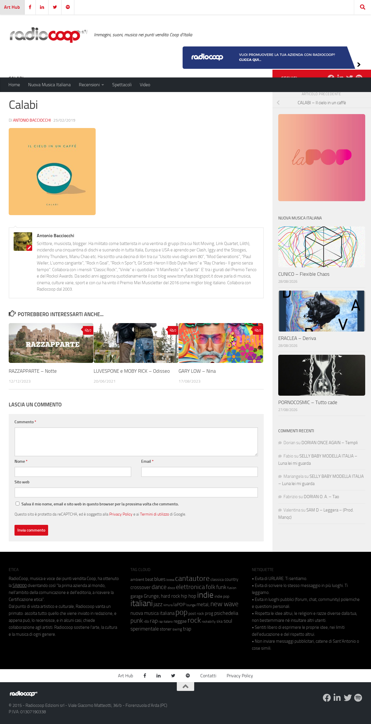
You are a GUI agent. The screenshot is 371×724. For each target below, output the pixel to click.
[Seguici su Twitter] (348, 698)
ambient (137, 579)
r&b (146, 621)
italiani (141, 603)
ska (220, 621)
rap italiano (166, 622)
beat (149, 579)
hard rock (170, 596)
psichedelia (226, 613)
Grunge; (152, 596)
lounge (191, 605)
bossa (170, 580)
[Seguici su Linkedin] (337, 698)
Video (145, 84)
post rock (196, 613)
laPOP (179, 604)
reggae (180, 621)
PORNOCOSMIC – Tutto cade (307, 402)
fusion (231, 588)
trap (187, 629)
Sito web (22, 482)
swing (177, 629)
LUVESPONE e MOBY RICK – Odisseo (132, 371)
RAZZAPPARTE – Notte (33, 371)
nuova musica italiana (152, 613)
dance (159, 586)
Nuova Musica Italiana (49, 84)
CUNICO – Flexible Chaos (304, 274)
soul (227, 621)
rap (154, 620)
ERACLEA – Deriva (297, 338)
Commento (25, 421)
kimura (167, 605)
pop (181, 612)
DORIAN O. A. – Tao (321, 496)
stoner (166, 629)
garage (136, 596)
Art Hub (12, 7)
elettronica (190, 587)
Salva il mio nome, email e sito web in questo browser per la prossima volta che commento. (100, 504)
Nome (21, 461)
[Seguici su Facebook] (327, 698)
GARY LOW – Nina (197, 371)
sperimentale (144, 629)
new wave (224, 604)
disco (171, 588)
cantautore (192, 578)
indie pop (221, 596)
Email (147, 461)
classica (217, 579)
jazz (158, 604)
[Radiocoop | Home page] (48, 35)
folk (210, 586)
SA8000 (19, 585)
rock (194, 620)
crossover (140, 587)
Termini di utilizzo (154, 514)
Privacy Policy (120, 514)
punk (136, 620)
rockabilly (209, 621)
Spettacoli (122, 84)
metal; (203, 604)
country (231, 579)
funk (221, 587)
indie (205, 595)
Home (14, 84)
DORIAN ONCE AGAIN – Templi (329, 442)
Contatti (208, 675)
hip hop (188, 596)
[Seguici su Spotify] (358, 698)
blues (160, 579)
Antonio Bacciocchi (32, 120)
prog (209, 613)
